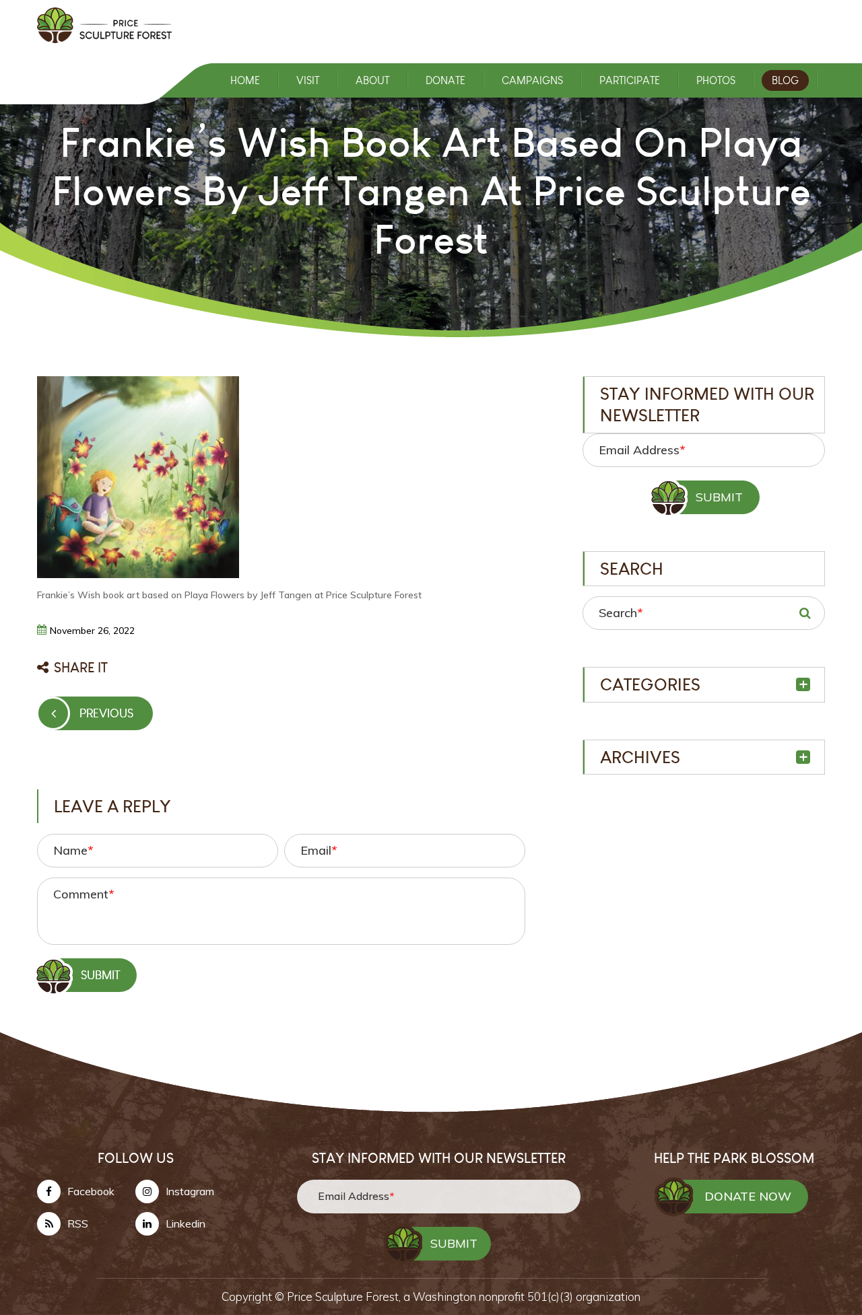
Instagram (190, 1191)
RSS (77, 1223)
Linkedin (185, 1223)
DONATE (445, 80)
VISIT (307, 80)
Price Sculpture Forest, (345, 1296)
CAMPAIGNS (532, 80)
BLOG (785, 80)
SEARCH (804, 613)
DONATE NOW (747, 1196)
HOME (245, 80)
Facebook (90, 1191)
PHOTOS (715, 80)
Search (620, 612)
